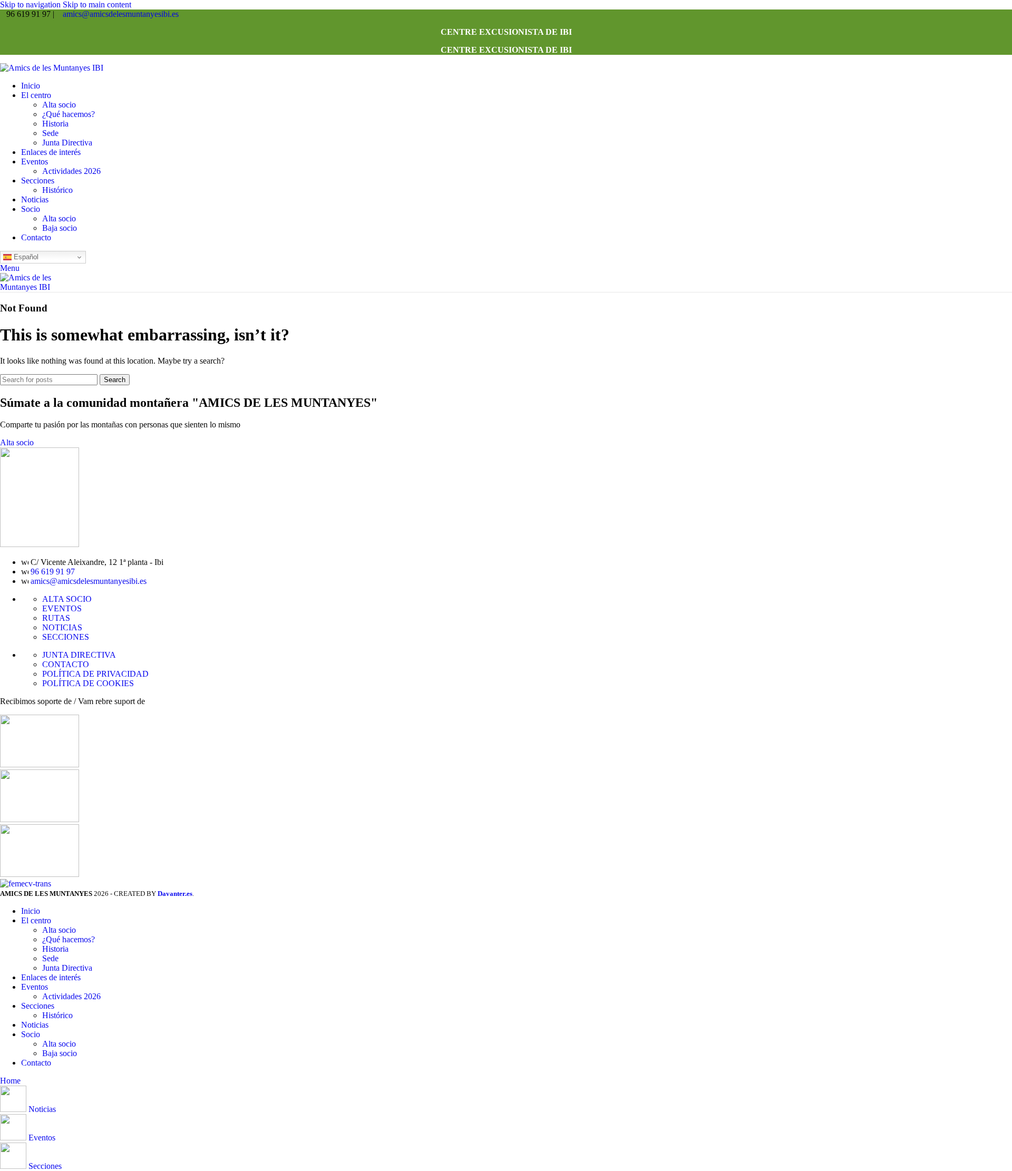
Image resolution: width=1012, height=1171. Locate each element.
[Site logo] (51, 67)
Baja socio (59, 227)
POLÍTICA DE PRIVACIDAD (95, 673)
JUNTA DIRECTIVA (79, 654)
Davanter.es (175, 893)
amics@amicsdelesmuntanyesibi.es (121, 13)
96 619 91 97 (53, 571)
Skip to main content (97, 4)
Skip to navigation (31, 4)
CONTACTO (65, 664)
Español (25, 257)
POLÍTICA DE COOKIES (88, 683)
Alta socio (59, 104)
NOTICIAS (62, 627)
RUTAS (56, 617)
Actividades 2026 (71, 171)
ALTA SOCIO (67, 598)
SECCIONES (65, 636)
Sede (50, 133)
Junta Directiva (67, 142)
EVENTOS (62, 608)
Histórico (57, 190)
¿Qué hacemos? (68, 114)
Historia (55, 123)
